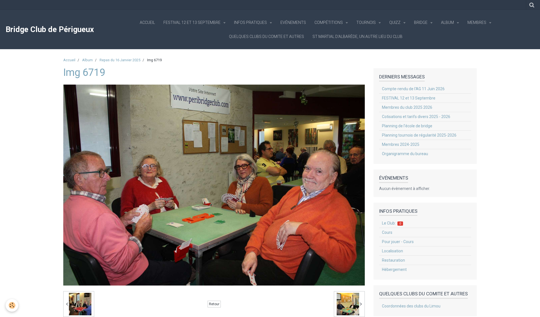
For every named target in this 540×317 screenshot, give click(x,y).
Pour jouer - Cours (398, 241)
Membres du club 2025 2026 (407, 107)
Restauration (393, 260)
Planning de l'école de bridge (407, 126)
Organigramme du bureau (405, 153)
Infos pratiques (251, 22)
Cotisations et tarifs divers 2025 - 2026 (416, 116)
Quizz (395, 22)
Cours (387, 232)
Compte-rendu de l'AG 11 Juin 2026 (413, 89)
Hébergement (394, 269)
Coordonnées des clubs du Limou (411, 306)
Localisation (392, 251)
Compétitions (329, 22)
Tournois (366, 22)
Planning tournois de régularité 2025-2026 (419, 135)
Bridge (421, 22)
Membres (477, 22)
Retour (214, 304)
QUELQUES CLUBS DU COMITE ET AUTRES (266, 36)
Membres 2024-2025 (400, 144)
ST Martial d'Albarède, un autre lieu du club (357, 36)
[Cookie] (12, 305)
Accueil (147, 22)
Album (448, 22)
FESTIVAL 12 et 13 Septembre (192, 22)
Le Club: (391, 223)
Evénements (293, 22)
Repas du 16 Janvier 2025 (120, 60)
